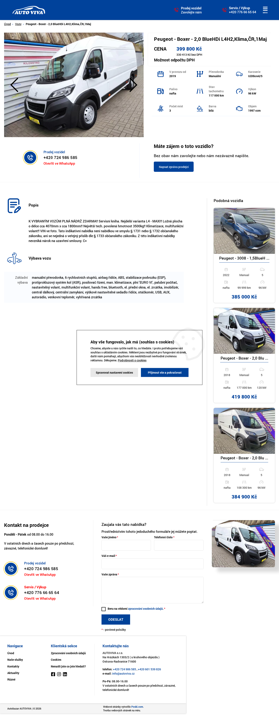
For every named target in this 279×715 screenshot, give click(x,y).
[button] (14, 85)
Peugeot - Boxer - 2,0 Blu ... (244, 358)
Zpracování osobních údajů (68, 653)
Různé (11, 679)
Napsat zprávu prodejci (174, 167)
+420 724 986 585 (60, 157)
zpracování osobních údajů (145, 609)
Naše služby (15, 660)
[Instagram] (59, 675)
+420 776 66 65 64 (242, 12)
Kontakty (13, 666)
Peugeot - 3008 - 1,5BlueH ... (244, 258)
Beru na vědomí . (136, 609)
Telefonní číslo (163, 537)
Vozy (18, 24)
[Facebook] (53, 675)
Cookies (56, 660)
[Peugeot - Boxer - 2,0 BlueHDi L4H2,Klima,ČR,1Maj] (74, 84)
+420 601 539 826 (149, 669)
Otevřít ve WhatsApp (59, 163)
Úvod (7, 24)
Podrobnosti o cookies (132, 360)
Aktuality (13, 673)
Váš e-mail (108, 556)
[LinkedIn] (65, 675)
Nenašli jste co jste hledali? (68, 666)
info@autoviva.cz (123, 673)
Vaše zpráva (109, 574)
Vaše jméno (109, 537)
